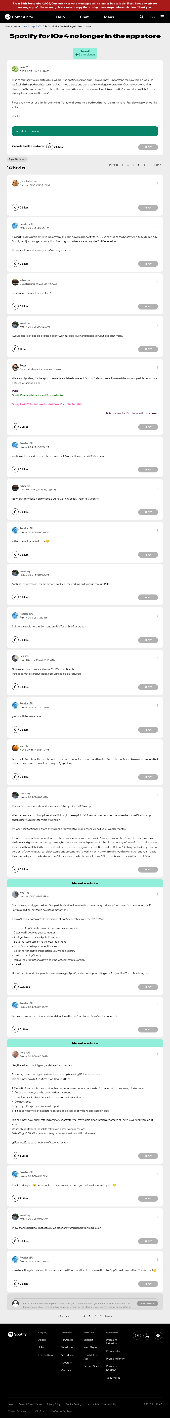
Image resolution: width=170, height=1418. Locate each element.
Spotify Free (113, 1377)
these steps (106, 7)
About (42, 1339)
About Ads (93, 1404)
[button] (157, 69)
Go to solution (86, 54)
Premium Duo (114, 1351)
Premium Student (111, 1368)
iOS (40, 26)
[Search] (141, 17)
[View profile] (15, 69)
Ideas (109, 17)
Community (22, 17)
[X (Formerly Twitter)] (147, 1336)
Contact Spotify (93, 1366)
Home (23, 26)
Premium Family (115, 1358)
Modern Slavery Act (18, 1411)
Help (60, 17)
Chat (84, 17)
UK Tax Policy (39, 1411)
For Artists (67, 1339)
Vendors (66, 1370)
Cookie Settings (74, 1404)
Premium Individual (111, 1341)
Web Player (90, 1347)
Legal (10, 1404)
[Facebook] (158, 1336)
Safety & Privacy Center (30, 1404)
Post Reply (147, 1303)
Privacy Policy (53, 1404)
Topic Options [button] (16, 159)
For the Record (46, 1355)
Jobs (41, 1347)
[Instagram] (137, 1336)
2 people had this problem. (28, 146)
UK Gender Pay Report (62, 1411)
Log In (152, 17)
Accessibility (110, 1404)
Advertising (67, 1355)
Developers (68, 1347)
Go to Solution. (32, 131)
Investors (66, 1362)
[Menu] (162, 17)
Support (88, 1339)
